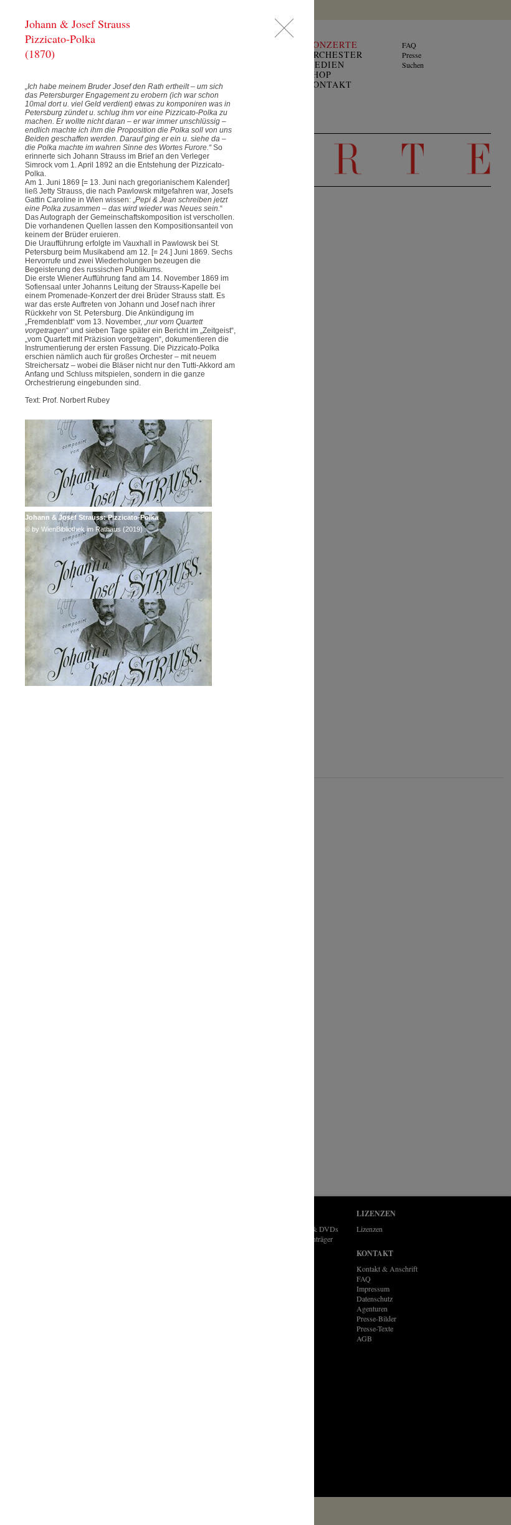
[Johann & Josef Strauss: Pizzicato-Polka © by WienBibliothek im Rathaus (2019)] (118, 463)
